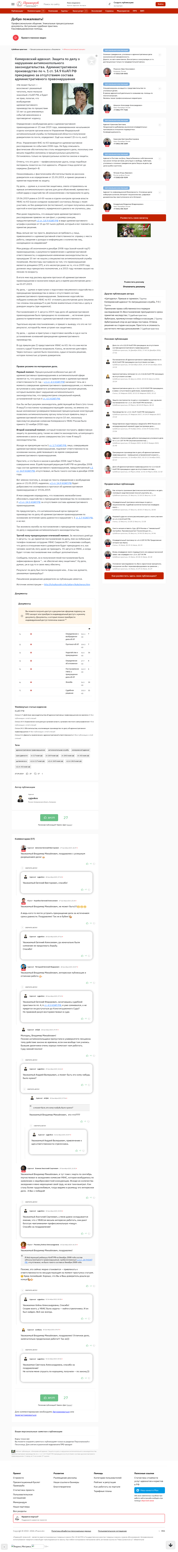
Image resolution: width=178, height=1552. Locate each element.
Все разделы (20, 1511)
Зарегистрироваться (25, 1415)
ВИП (142, 11)
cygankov (33, 798)
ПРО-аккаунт (31, 614)
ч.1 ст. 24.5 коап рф (73, 761)
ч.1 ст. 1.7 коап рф (37, 761)
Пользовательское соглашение (23, 1496)
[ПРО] (23, 847)
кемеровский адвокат (80, 750)
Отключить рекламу (134, 286)
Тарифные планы (103, 1491)
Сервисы (109, 11)
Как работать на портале (107, 1486)
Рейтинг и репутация (105, 1482)
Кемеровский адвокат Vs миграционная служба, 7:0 (132, 301)
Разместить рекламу (134, 282)
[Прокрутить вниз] (170, 1545)
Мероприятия (123, 11)
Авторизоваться (61, 1411)
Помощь (98, 1473)
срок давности (22, 756)
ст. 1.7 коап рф (36, 756)
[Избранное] (96, 55)
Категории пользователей (107, 1477)
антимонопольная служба (58, 750)
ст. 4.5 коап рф (83, 756)
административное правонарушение (30, 750)
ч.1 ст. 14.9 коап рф (55, 761)
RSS (163, 1531)
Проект (17, 1473)
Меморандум (20, 1502)
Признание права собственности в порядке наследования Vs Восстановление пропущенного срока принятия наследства (133, 312)
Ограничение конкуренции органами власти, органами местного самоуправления (52, 722)
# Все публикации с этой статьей (42, 732)
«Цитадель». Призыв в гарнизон (121, 298)
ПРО (135, 11)
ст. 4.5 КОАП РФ (51, 398)
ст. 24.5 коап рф (68, 756)
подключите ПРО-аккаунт (60, 1444)
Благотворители (62, 1486)
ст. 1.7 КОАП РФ (57, 445)
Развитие (59, 1473)
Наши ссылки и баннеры (66, 1482)
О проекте (18, 1477)
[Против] (94, 863)
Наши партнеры (21, 1506)
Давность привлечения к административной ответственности (44, 735)
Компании (53, 11)
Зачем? (69, 825)
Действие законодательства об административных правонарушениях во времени (52, 715)
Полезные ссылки (144, 1473)
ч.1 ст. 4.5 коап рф (23, 767)
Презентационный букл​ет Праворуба (26, 1484)
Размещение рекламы (65, 1477)
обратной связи (147, 1501)
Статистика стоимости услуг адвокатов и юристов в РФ (148, 1481)
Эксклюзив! (96, 11)
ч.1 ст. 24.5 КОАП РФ (29, 502)
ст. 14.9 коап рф (52, 756)
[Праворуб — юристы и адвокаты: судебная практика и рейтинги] (28, 4)
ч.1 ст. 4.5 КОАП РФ (54, 382)
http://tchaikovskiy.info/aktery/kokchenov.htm (67, 584)
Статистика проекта (23, 1490)
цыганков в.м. (21, 761)
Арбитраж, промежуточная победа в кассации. (129, 318)
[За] (87, 863)
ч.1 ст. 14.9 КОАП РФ (47, 220)
